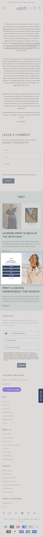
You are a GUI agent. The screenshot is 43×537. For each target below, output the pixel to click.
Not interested (11, 278)
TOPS (11, 269)
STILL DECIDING (11, 275)
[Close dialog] (41, 254)
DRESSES (11, 266)
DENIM (11, 272)
